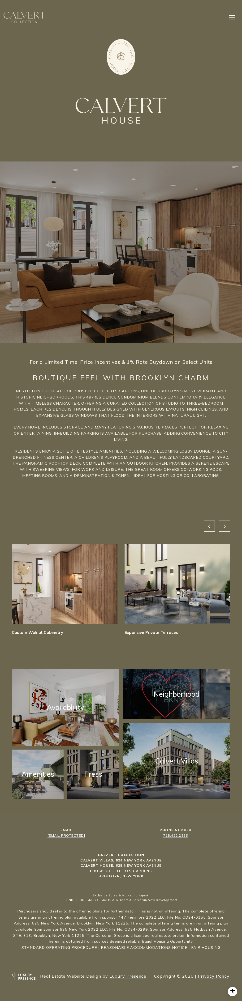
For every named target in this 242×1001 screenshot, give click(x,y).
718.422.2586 (175, 835)
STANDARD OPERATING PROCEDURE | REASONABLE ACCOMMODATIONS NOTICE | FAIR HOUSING (121, 947)
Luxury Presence (127, 976)
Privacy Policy (213, 976)
